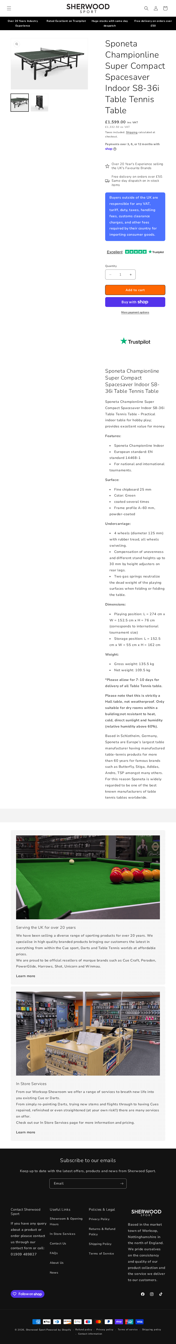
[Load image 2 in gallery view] (40, 103)
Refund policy (83, 1329)
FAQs (54, 1253)
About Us (57, 1263)
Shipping (132, 132)
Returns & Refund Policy (102, 1231)
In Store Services (62, 1234)
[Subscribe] (121, 1184)
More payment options (135, 312)
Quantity (111, 266)
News (54, 1273)
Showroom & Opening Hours (66, 1221)
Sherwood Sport (36, 1329)
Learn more (25, 976)
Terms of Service (101, 1254)
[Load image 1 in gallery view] (20, 103)
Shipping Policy (100, 1244)
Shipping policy (151, 1329)
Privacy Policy (99, 1219)
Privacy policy (105, 1329)
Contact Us (58, 1243)
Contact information (90, 1333)
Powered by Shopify (58, 1329)
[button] (9, 8)
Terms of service (128, 1329)
